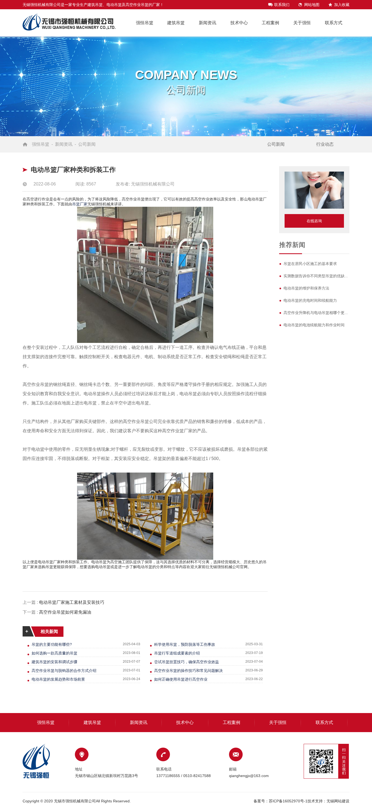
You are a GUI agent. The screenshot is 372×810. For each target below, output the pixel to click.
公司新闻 (87, 144)
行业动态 (325, 144)
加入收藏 (341, 4)
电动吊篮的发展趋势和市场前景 (58, 679)
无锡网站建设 (338, 801)
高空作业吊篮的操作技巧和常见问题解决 (188, 670)
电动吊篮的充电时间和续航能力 (308, 300)
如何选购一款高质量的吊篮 (54, 653)
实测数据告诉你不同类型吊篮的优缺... (313, 276)
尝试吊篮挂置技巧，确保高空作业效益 (186, 662)
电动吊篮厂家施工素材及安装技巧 (71, 602)
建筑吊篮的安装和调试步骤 (54, 662)
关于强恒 (302, 22)
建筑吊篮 (176, 22)
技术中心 (239, 22)
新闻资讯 (207, 22)
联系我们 (281, 4)
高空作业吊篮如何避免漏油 (65, 612)
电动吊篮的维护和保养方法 (304, 288)
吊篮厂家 (79, 204)
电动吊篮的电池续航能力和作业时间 (311, 325)
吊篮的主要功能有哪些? (52, 644)
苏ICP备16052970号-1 (288, 801)
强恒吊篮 (144, 22)
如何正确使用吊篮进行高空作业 (181, 679)
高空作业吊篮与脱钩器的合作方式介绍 (64, 670)
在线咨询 (314, 221)
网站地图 (311, 4)
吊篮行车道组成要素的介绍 (177, 653)
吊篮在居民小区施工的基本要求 (308, 263)
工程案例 (270, 22)
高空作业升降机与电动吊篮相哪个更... (313, 312)
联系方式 (333, 22)
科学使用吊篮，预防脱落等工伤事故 (184, 644)
